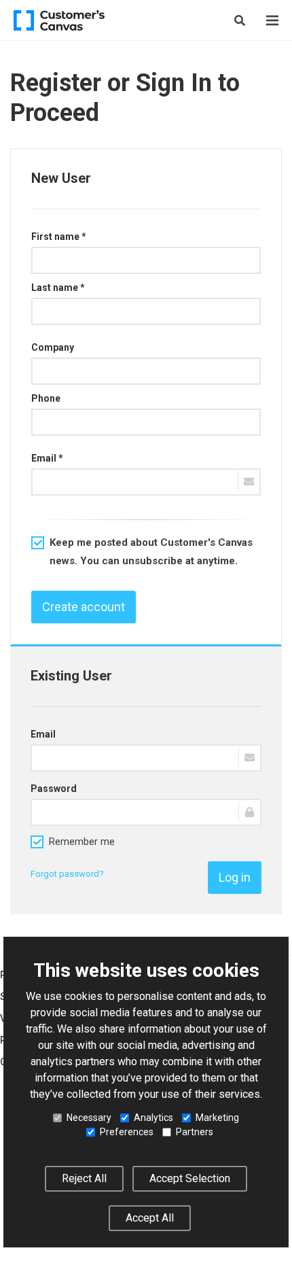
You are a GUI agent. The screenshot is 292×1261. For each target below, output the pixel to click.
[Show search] (239, 20)
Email (43, 734)
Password (54, 788)
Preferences (126, 1131)
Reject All (84, 1178)
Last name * (58, 287)
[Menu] (272, 20)
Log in (235, 877)
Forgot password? (67, 874)
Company (52, 347)
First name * (58, 236)
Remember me (82, 841)
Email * (47, 458)
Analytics (153, 1117)
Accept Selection (189, 1178)
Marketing (217, 1117)
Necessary (89, 1117)
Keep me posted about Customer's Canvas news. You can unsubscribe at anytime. (151, 551)
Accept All (150, 1217)
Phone (45, 398)
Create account (83, 607)
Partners (194, 1131)
